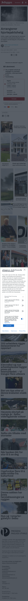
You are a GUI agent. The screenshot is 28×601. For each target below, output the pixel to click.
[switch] (22, 300)
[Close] (25, 270)
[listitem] (14, 297)
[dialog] (14, 300)
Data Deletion (5, 331)
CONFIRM (8, 325)
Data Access (14, 331)
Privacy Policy (22, 331)
